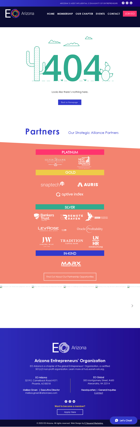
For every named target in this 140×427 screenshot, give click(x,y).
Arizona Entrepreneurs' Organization (69, 360)
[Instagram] (127, 3)
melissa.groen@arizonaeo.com (41, 392)
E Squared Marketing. (93, 423)
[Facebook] (123, 3)
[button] (84, 13)
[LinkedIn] (131, 3)
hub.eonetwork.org (94, 369)
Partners (42, 131)
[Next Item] (132, 305)
